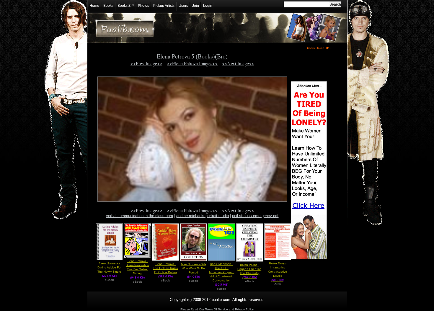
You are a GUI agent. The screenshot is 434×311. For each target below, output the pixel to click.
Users (183, 6)
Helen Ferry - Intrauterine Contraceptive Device (277, 271)
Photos (143, 6)
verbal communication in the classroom (139, 216)
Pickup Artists (163, 6)
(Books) (205, 56)
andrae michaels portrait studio (202, 216)
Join (195, 6)
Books (108, 6)
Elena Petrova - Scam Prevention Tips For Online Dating (137, 269)
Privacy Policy (244, 309)
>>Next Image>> (238, 63)
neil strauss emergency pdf (255, 216)
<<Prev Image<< (146, 63)
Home (94, 6)
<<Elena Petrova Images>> (192, 63)
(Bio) (221, 56)
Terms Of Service (216, 309)
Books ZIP (126, 6)
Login (207, 6)
